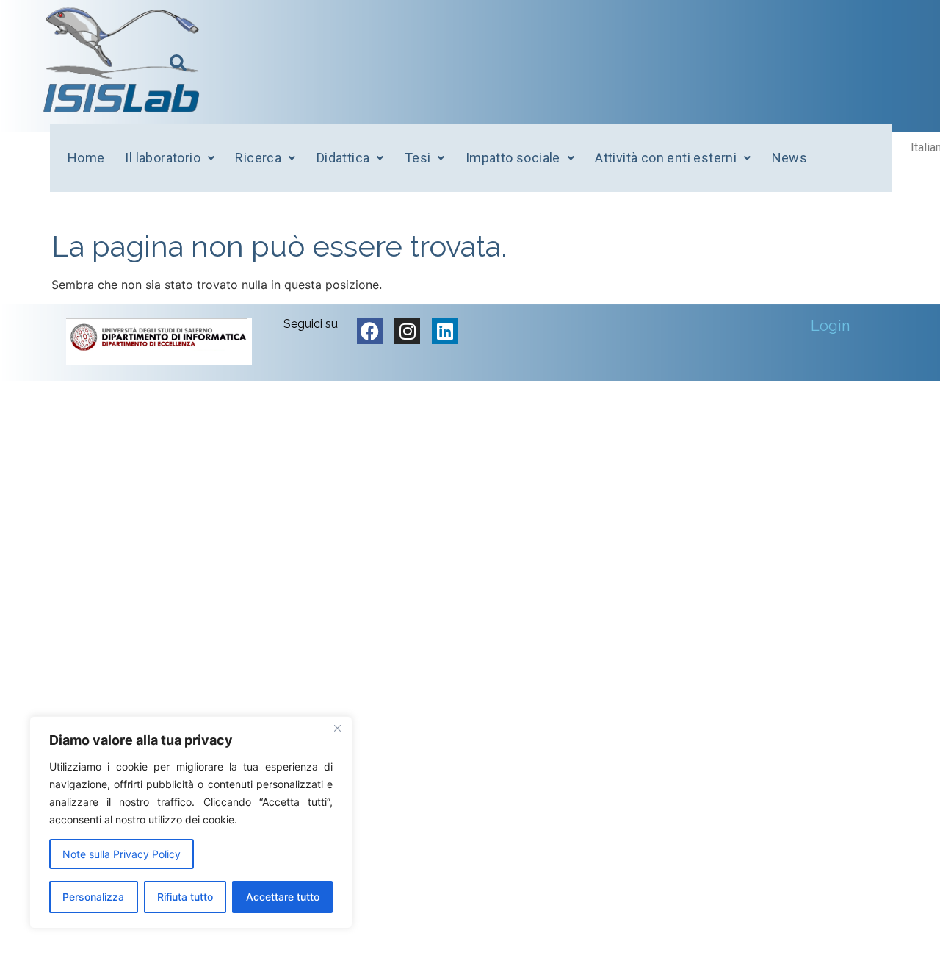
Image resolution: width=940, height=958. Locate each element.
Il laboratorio (162, 157)
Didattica (343, 157)
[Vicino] (337, 728)
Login (830, 326)
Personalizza (93, 896)
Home (86, 157)
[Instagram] (407, 331)
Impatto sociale (513, 157)
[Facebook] (370, 331)
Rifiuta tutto (185, 896)
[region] (190, 822)
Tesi (418, 157)
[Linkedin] (445, 331)
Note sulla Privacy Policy (121, 854)
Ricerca (258, 157)
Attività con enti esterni (666, 157)
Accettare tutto (282, 896)
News (790, 157)
